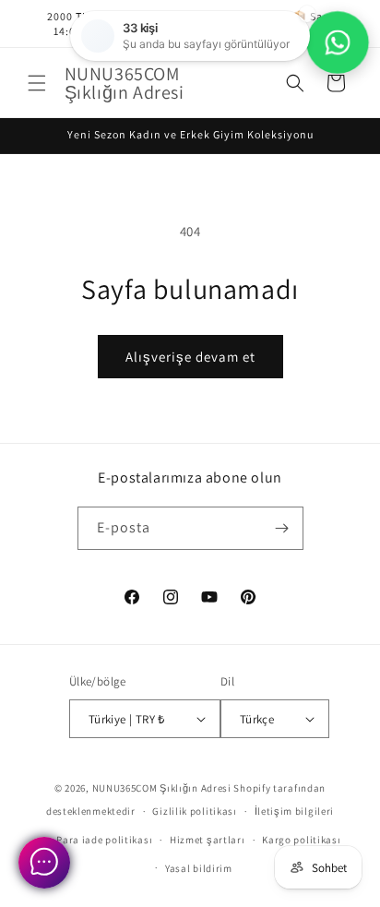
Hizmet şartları (207, 839)
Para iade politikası (104, 839)
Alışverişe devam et (190, 356)
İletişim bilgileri (295, 811)
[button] (37, 83)
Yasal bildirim (198, 868)
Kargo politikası (301, 839)
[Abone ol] (282, 528)
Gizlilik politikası (194, 811)
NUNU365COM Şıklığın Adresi (162, 788)
